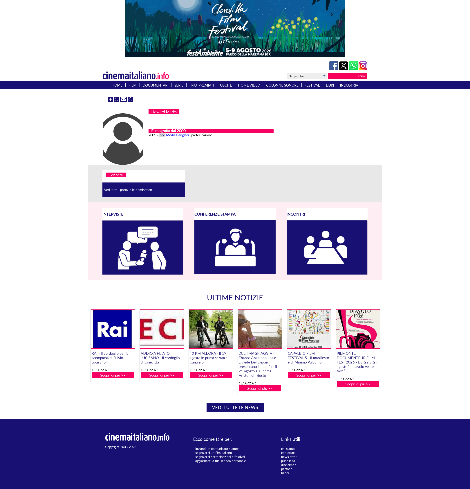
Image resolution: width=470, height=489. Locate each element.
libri (330, 85)
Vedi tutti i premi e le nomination (128, 190)
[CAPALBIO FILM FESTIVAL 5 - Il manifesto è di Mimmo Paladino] (309, 329)
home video (249, 85)
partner (286, 469)
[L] (260, 329)
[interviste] (142, 273)
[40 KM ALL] (211, 329)
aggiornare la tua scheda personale (220, 461)
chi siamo (288, 449)
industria (349, 85)
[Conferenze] (234, 273)
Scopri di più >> (112, 375)
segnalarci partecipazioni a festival (220, 457)
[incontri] (327, 273)
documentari (155, 85)
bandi (285, 473)
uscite (226, 85)
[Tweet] (344, 69)
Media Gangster (177, 135)
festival (312, 85)
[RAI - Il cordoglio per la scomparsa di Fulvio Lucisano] (113, 329)
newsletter (289, 457)
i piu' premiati (201, 85)
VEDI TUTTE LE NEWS (235, 407)
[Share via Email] (124, 100)
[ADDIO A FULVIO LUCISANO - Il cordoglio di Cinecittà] (162, 329)
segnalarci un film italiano (213, 453)
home (117, 85)
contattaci (288, 453)
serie (178, 85)
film (133, 85)
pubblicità (288, 461)
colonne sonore (282, 85)
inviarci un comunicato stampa (217, 449)
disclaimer (288, 465)
